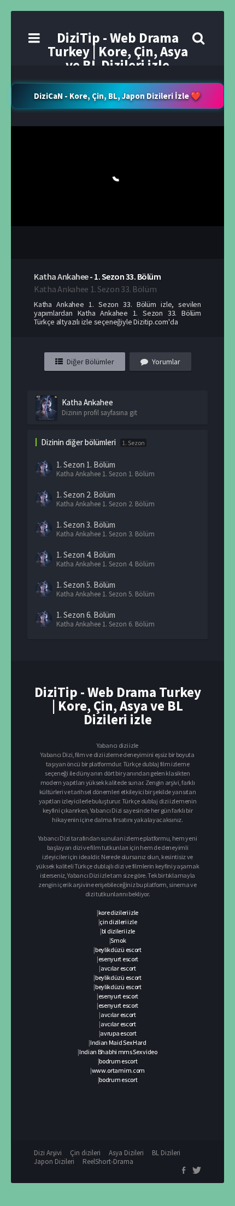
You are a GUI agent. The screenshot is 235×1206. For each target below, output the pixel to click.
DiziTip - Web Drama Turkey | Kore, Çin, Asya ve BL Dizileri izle (118, 51)
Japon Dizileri (54, 1161)
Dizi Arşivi (48, 1152)
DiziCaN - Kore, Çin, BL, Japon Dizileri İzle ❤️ (117, 96)
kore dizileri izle (118, 912)
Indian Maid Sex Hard (118, 1042)
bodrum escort (118, 1061)
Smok (118, 940)
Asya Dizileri (126, 1152)
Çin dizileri (85, 1152)
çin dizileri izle (118, 922)
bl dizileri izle (118, 931)
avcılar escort (118, 968)
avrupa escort (118, 1033)
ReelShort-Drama (108, 1161)
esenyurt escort (118, 959)
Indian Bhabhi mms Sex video (118, 1052)
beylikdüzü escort (118, 949)
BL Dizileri (166, 1152)
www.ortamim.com (118, 1070)
